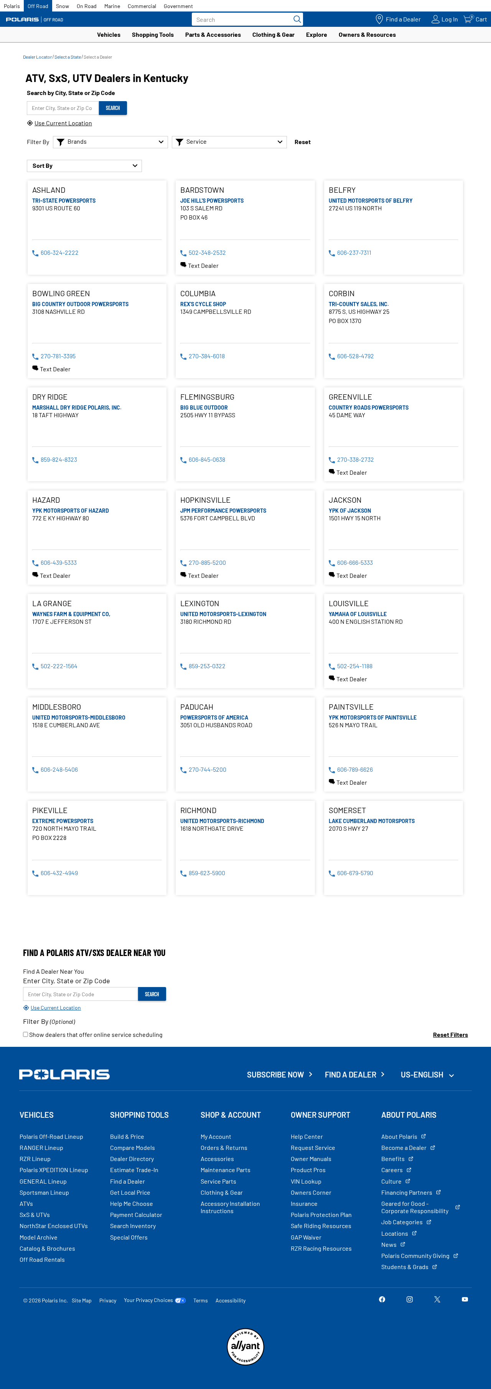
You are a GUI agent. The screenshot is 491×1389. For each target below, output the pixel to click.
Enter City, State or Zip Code (66, 980)
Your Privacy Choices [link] (148, 1300)
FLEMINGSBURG (207, 396)
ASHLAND (48, 189)
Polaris (12, 6)
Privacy (107, 1300)
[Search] (295, 19)
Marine (112, 6)
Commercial (142, 6)
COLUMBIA (198, 293)
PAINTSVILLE (351, 706)
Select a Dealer (98, 56)
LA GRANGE (52, 603)
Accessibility (231, 1300)
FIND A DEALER (350, 1074)
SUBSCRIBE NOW (275, 1074)
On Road (87, 6)
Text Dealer (203, 265)
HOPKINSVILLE (205, 499)
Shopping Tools (153, 34)
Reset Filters (450, 1034)
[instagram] (410, 1300)
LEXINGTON (199, 603)
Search (113, 108)
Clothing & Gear (273, 34)
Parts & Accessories (213, 34)
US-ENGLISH (423, 1074)
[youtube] (465, 1300)
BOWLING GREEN (61, 293)
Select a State (67, 56)
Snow (62, 6)
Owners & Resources (367, 34)
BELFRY (342, 189)
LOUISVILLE (349, 603)
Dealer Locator (37, 56)
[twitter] (437, 1300)
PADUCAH (196, 706)
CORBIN (342, 293)
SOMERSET (347, 810)
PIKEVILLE (50, 810)
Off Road (38, 6)
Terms (200, 1300)
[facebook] (382, 1300)
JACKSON (345, 499)
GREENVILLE (350, 396)
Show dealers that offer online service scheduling (95, 1034)
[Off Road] (34, 19)
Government (178, 6)
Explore (316, 34)
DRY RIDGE (50, 396)
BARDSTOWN (202, 189)
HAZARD (46, 499)
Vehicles (108, 34)
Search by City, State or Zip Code (71, 92)
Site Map (82, 1300)
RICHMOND (198, 810)
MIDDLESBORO (56, 706)
